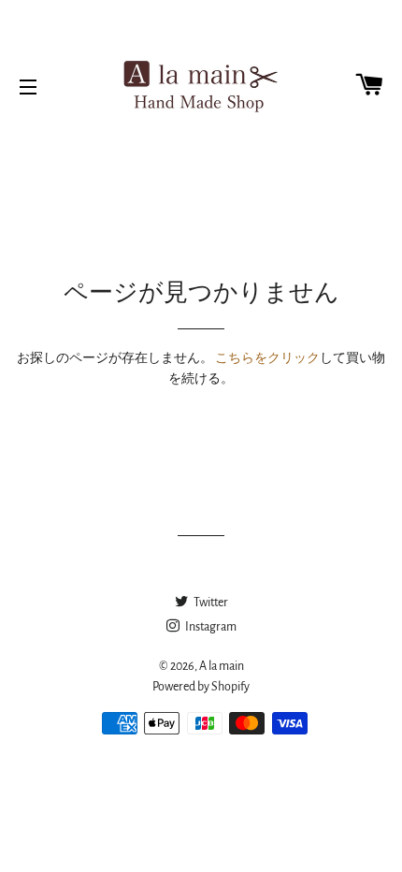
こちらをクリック (267, 358)
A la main (221, 666)
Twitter (210, 602)
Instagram (210, 626)
